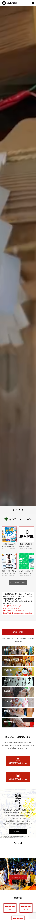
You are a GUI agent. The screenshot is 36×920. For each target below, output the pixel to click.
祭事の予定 (12, 548)
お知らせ (11, 575)
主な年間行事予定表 (18, 877)
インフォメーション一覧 (18, 582)
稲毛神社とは (18, 831)
